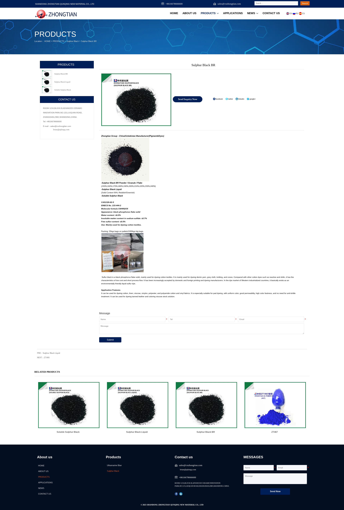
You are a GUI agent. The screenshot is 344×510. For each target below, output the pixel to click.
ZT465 (47, 357)
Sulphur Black (73, 41)
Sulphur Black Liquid (51, 353)
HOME (47, 41)
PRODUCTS (58, 41)
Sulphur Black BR (89, 41)
